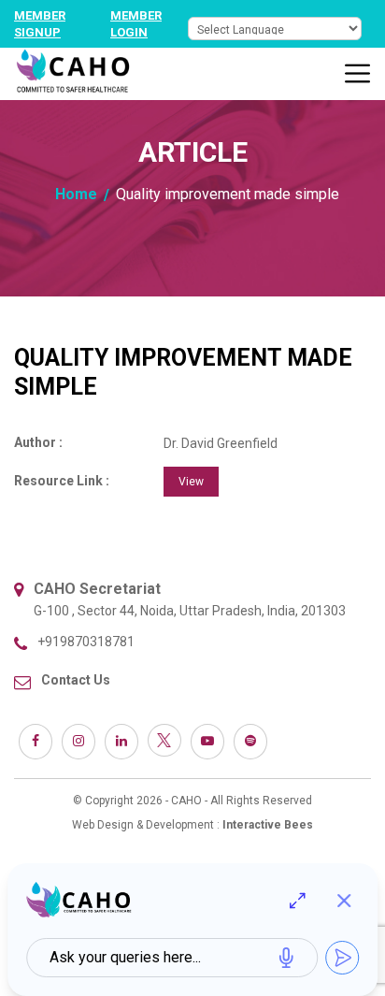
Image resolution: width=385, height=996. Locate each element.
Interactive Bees (267, 824)
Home (76, 194)
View (191, 481)
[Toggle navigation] (358, 74)
